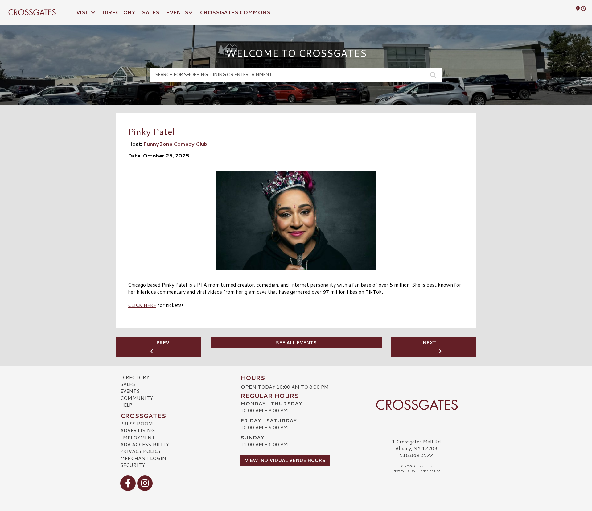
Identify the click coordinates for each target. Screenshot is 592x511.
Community (136, 397)
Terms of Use (429, 470)
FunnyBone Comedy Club (175, 143)
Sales (127, 383)
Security (132, 464)
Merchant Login (143, 458)
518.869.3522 (416, 455)
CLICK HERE (142, 304)
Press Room (136, 423)
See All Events (296, 343)
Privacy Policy (140, 450)
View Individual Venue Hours (285, 460)
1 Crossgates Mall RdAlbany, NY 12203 (416, 445)
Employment (137, 437)
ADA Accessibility (144, 444)
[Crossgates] (416, 405)
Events (130, 390)
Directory (134, 377)
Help (126, 404)
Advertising (137, 430)
